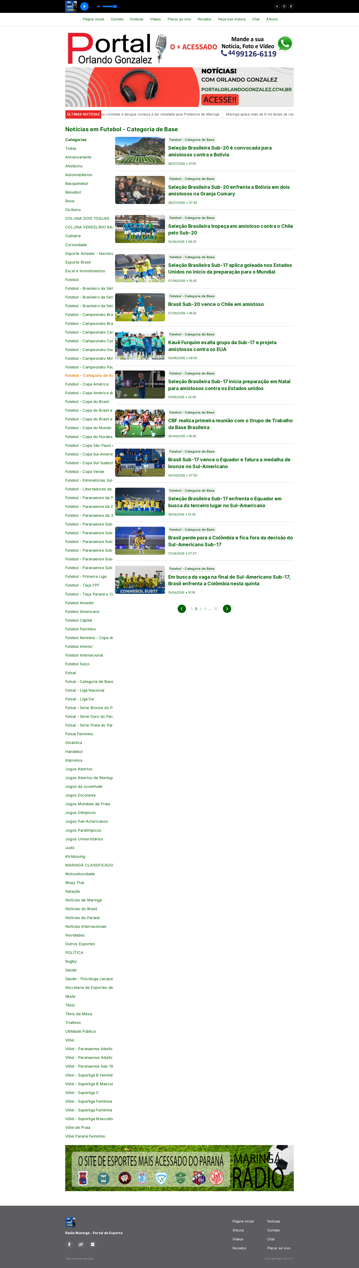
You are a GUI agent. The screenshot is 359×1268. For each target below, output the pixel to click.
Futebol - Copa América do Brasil (89, 392)
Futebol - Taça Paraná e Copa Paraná (89, 594)
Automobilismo (78, 174)
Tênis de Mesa (78, 1013)
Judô (69, 847)
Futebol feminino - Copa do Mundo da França (89, 637)
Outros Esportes (80, 943)
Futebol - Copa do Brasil (87, 401)
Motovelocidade (80, 874)
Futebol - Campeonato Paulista (89, 367)
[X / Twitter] (277, 6)
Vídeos (155, 19)
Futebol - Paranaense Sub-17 (89, 541)
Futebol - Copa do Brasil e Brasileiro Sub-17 (89, 410)
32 (216, 609)
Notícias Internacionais (86, 926)
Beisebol (73, 192)
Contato (117, 19)
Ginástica (73, 742)
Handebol (74, 751)
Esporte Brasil (78, 262)
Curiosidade (76, 244)
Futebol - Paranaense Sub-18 (89, 550)
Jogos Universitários (84, 839)
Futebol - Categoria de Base (89, 375)
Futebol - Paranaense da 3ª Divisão (89, 515)
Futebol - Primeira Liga (86, 576)
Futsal (70, 672)
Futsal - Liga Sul (79, 699)
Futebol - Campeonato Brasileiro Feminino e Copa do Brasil (89, 323)
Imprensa (73, 760)
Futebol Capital (78, 620)
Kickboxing (75, 856)
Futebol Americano (82, 611)
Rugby (71, 961)
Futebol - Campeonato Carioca (89, 332)
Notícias (136, 19)
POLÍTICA (74, 952)
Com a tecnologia (274, 1258)
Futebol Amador (79, 602)
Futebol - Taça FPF (82, 585)
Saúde (70, 970)
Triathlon (73, 1022)
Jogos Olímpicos (80, 812)
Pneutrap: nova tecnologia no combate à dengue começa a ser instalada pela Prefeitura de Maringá (109, 114)
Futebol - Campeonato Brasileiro (89, 314)
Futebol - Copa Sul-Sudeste (89, 462)
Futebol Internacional (84, 655)
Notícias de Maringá (83, 900)
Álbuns (272, 19)
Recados (204, 19)
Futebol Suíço (77, 664)
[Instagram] (284, 6)
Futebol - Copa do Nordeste (89, 436)
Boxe (69, 201)
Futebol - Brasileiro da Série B (89, 288)
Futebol (72, 279)
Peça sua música (232, 19)
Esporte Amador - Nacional (89, 253)
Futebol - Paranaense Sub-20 (89, 567)
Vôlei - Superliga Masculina (89, 1118)
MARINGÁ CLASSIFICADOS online (89, 865)
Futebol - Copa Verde (84, 471)
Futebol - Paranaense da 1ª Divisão (89, 497)
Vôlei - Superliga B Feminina (89, 1075)
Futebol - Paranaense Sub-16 (89, 532)
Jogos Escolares (80, 795)
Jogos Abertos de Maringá (89, 777)
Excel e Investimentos (85, 271)
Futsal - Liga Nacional (84, 690)
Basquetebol (76, 183)
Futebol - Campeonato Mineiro (89, 358)
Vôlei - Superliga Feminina (88, 1101)
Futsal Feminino (79, 734)
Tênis (70, 1005)
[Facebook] (291, 6)
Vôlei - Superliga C (82, 1092)
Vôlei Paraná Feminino (85, 1136)
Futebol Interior (79, 646)
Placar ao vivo (179, 19)
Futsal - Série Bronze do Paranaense (89, 707)
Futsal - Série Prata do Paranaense (89, 725)
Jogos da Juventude (83, 786)
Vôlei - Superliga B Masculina (89, 1083)
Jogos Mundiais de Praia (87, 804)
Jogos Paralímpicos (83, 830)
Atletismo (73, 166)
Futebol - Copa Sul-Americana (89, 454)
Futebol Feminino (80, 629)
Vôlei (69, 1040)
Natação (72, 891)
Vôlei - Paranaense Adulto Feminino (89, 1048)
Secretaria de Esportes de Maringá (89, 987)
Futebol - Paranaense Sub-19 (89, 559)
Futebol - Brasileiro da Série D (89, 305)
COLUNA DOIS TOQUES (87, 218)
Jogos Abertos (78, 769)
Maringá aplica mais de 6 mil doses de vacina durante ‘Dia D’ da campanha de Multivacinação (273, 114)
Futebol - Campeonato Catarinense (89, 341)
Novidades (75, 935)
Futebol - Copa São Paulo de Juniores (89, 445)
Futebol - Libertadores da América (89, 489)
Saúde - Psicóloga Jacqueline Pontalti (89, 978)
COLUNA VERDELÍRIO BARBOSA (89, 227)
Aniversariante (78, 157)
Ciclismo (73, 209)
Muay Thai (74, 882)
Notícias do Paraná (82, 917)
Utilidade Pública (80, 1031)
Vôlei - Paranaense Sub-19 (89, 1066)
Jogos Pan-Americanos (86, 821)
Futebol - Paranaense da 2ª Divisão (89, 506)
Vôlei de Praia (77, 1127)
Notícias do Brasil (81, 908)
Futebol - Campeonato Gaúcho (89, 349)
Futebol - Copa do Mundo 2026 (89, 427)
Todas (70, 148)
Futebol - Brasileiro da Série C (89, 297)
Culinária (73, 235)
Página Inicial (93, 19)
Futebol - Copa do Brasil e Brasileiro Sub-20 (89, 419)
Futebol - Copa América (86, 384)
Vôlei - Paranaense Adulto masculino (89, 1057)
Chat (255, 19)
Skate (70, 996)
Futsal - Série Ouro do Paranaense (89, 716)
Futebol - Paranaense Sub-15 (89, 524)
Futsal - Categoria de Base (89, 681)
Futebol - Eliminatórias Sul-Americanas (89, 480)
